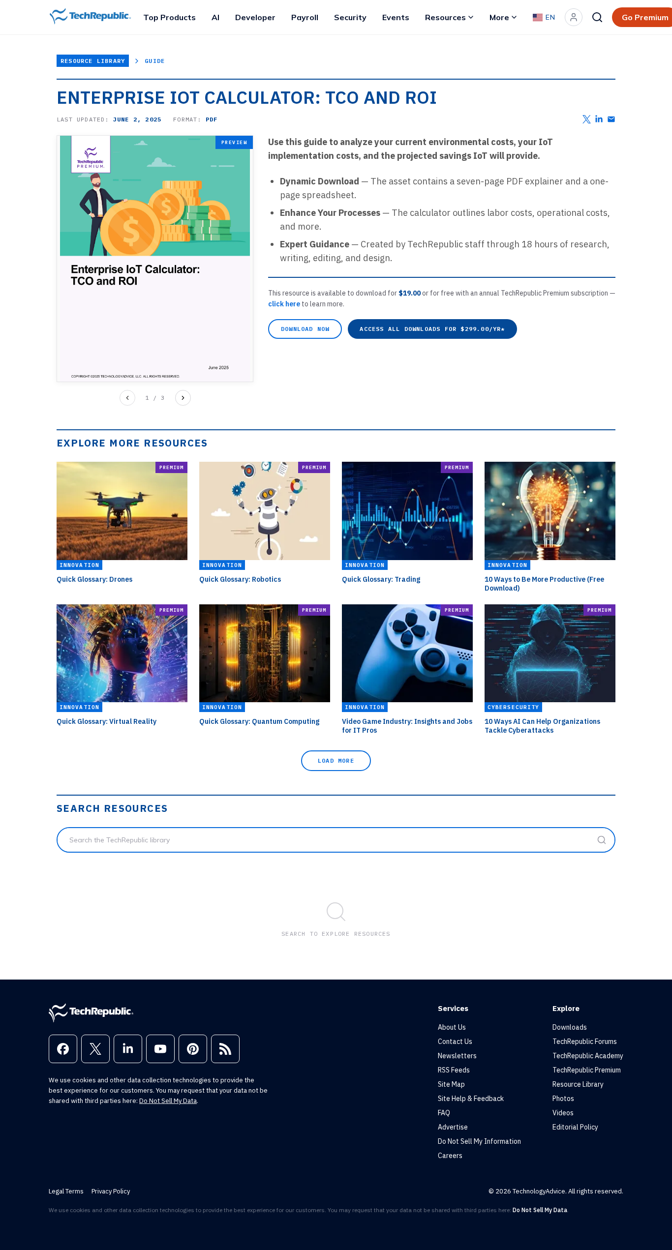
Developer (255, 17)
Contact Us (455, 1041)
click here (285, 303)
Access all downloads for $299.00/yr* (432, 328)
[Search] (597, 17)
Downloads (569, 1027)
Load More (336, 760)
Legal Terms (66, 1191)
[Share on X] (586, 119)
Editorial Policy (575, 1127)
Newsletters (457, 1055)
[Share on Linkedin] (599, 119)
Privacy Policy (111, 1191)
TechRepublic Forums (584, 1041)
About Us (452, 1027)
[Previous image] (127, 398)
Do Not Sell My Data (168, 1101)
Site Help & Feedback (471, 1098)
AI (215, 17)
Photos (563, 1098)
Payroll (304, 17)
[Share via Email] (611, 119)
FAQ (444, 1112)
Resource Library (93, 60)
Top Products (169, 17)
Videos (563, 1112)
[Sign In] (573, 17)
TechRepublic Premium (586, 1070)
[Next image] (183, 398)
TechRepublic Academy (587, 1055)
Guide (155, 60)
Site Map (451, 1084)
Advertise (453, 1127)
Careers (450, 1155)
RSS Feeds (454, 1070)
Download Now (305, 328)
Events (395, 17)
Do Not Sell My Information (479, 1141)
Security (350, 17)
